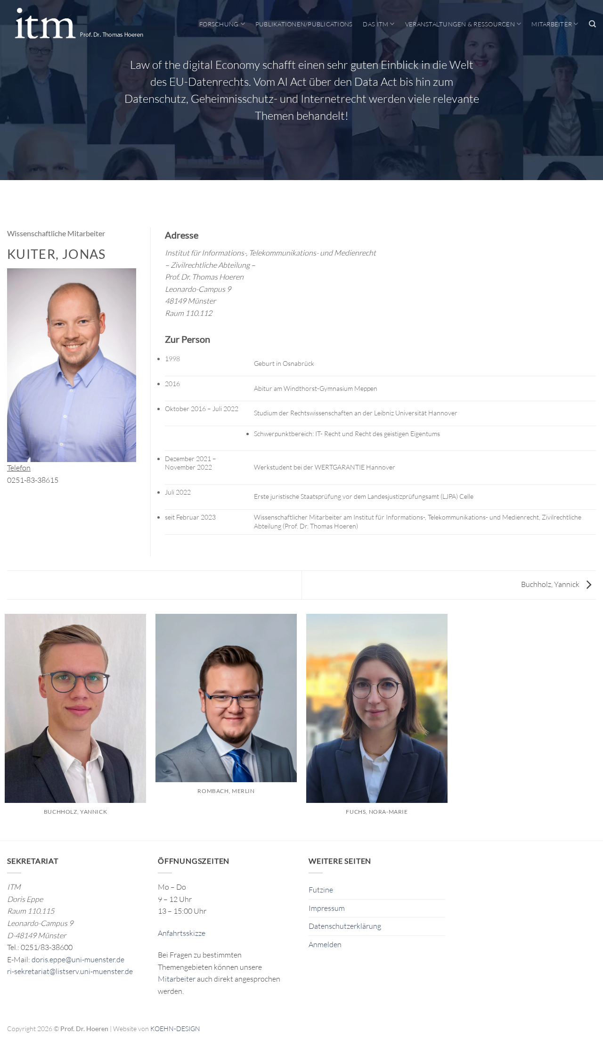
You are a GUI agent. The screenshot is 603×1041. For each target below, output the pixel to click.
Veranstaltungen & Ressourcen (460, 24)
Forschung (218, 24)
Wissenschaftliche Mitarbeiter (56, 233)
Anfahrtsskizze (181, 933)
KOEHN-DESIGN (175, 1028)
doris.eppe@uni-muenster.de (78, 959)
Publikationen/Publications (304, 24)
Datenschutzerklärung (345, 926)
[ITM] (78, 24)
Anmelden (325, 944)
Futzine (321, 889)
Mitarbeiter (551, 24)
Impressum (327, 908)
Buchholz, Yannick (551, 584)
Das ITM (375, 24)
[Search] (592, 24)
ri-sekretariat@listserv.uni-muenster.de (70, 971)
